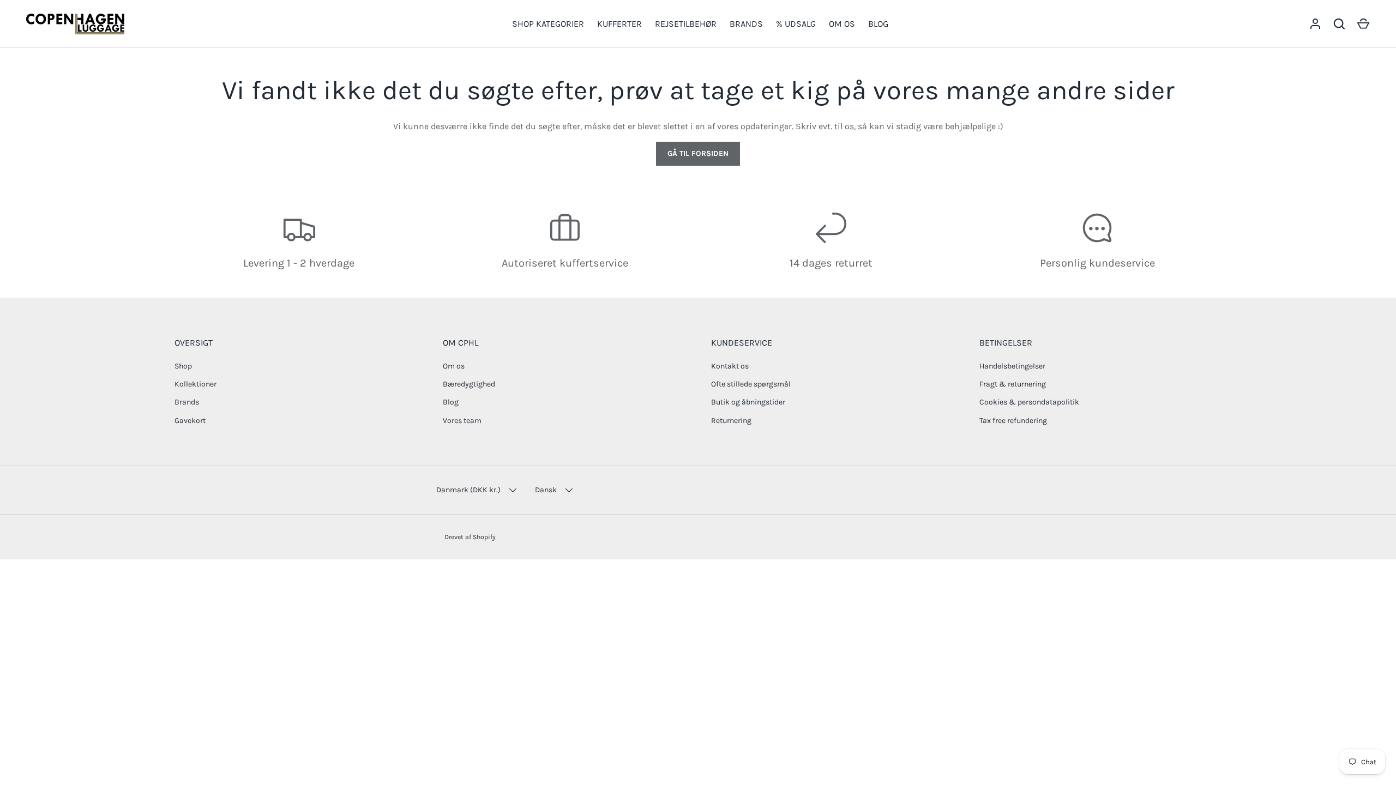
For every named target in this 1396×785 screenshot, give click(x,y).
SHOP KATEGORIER (548, 24)
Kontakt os (730, 366)
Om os (454, 366)
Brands (186, 402)
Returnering (731, 420)
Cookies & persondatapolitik (1029, 402)
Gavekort (190, 420)
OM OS (842, 24)
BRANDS (746, 24)
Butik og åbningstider (748, 402)
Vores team (462, 420)
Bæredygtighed (469, 384)
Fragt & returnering (1012, 384)
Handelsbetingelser (1012, 366)
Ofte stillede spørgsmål (751, 384)
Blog (451, 402)
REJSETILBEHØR (686, 24)
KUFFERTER (619, 24)
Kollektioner (195, 384)
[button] (1363, 24)
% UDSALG (796, 24)
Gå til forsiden (698, 153)
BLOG (878, 24)
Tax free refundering (1013, 420)
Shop (183, 366)
